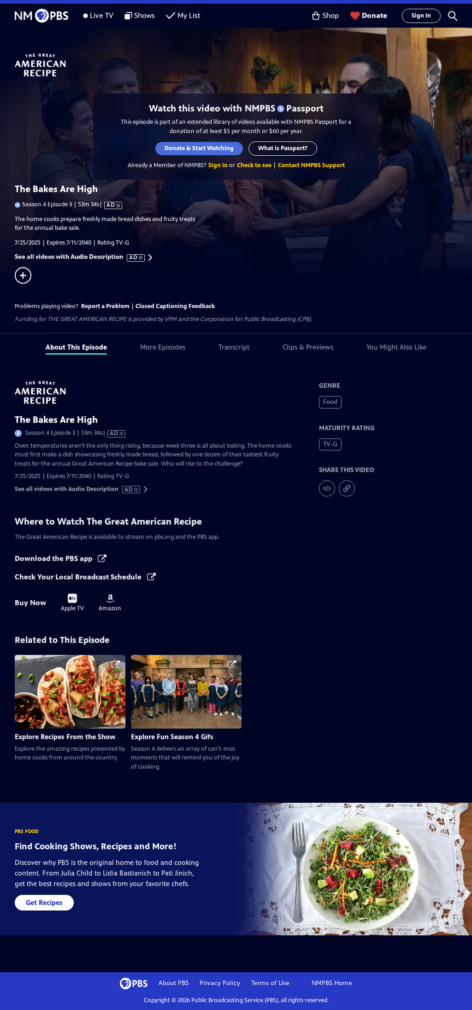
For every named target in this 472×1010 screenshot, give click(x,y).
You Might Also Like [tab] (396, 347)
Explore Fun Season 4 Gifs (172, 736)
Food (330, 402)
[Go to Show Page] (243, 64)
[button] (453, 16)
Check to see (254, 165)
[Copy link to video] (347, 488)
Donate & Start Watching (199, 148)
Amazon (110, 603)
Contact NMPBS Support (311, 165)
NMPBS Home (332, 983)
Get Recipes (44, 902)
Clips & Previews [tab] (308, 347)
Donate (374, 15)
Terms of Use (270, 983)
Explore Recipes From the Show (65, 736)
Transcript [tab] (233, 347)
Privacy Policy (220, 983)
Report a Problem (105, 306)
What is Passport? (282, 148)
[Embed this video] (327, 488)
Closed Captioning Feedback (175, 306)
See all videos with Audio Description (76, 257)
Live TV (101, 15)
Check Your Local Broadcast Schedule (79, 576)
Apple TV (72, 603)
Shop (331, 15)
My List (189, 15)
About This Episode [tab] (76, 347)
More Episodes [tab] (162, 347)
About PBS (174, 983)
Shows (144, 15)
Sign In (421, 15)
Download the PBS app (54, 558)
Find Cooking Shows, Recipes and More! (96, 846)
